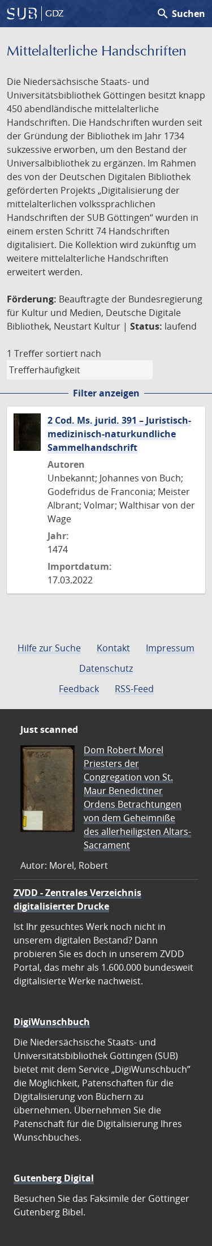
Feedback (79, 688)
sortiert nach (73, 353)
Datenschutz (106, 668)
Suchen (180, 13)
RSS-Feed (134, 688)
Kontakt (113, 648)
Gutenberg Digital (54, 1178)
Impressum (170, 648)
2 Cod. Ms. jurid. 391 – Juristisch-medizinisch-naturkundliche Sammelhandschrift (119, 434)
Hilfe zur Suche (49, 648)
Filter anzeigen (106, 393)
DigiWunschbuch (52, 1021)
